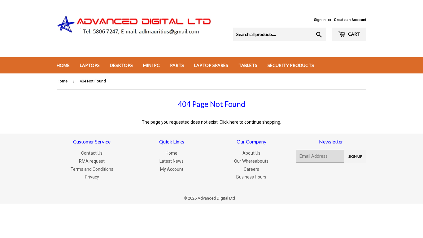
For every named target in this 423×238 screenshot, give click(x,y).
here (233, 122)
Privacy (92, 176)
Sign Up (355, 156)
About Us (251, 153)
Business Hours (251, 176)
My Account (171, 169)
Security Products (291, 65)
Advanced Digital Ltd (216, 198)
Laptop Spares (211, 65)
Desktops (121, 65)
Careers (251, 169)
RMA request (92, 161)
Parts (177, 65)
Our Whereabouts (251, 161)
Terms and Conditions (92, 169)
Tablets (247, 65)
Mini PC (151, 65)
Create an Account (350, 20)
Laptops (90, 65)
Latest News (171, 161)
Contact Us (91, 153)
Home (63, 65)
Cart (353, 34)
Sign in (319, 20)
